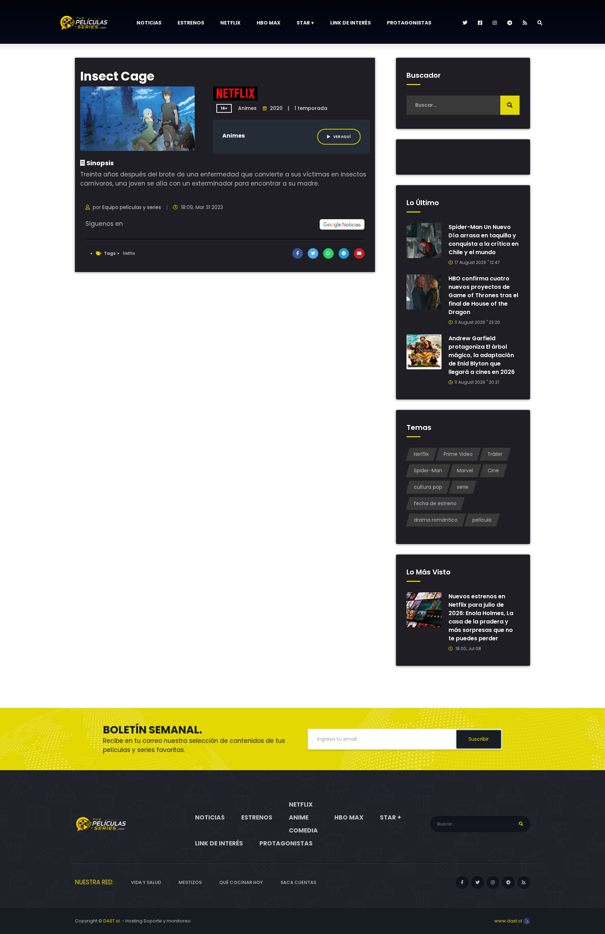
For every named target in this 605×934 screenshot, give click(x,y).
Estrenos (191, 22)
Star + (305, 22)
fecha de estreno (435, 503)
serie (462, 486)
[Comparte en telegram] (344, 253)
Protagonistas (409, 22)
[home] (101, 823)
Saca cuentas (298, 882)
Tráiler (494, 454)
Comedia (303, 830)
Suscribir (478, 739)
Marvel (465, 470)
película (482, 519)
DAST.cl (111, 921)
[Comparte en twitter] (313, 253)
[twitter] (465, 22)
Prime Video (458, 454)
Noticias (149, 22)
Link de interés (350, 22)
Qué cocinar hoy (241, 882)
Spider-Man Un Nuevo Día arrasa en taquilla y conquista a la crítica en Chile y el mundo (483, 239)
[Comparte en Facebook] (297, 253)
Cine (493, 470)
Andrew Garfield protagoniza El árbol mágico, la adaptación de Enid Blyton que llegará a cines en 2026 (481, 355)
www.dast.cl (508, 921)
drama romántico (436, 519)
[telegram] (509, 22)
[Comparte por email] (359, 253)
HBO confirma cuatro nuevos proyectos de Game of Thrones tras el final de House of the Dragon (483, 295)
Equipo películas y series (131, 207)
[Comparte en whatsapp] (328, 253)
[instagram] (495, 22)
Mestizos (190, 882)
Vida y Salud (146, 882)
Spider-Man (428, 470)
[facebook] (480, 22)
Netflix (230, 22)
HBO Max (268, 22)
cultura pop (428, 486)
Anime (298, 817)
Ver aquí (342, 136)
